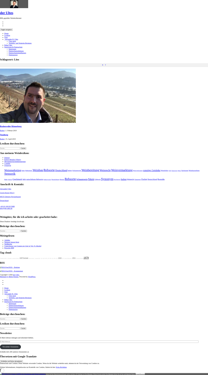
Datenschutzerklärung (16, 51)
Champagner (137, 179)
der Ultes (6, 13)
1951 (74, 258)
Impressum (12, 49)
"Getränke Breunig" (79, 258)
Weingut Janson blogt (11, 242)
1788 (48, 258)
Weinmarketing (12, 170)
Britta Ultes (8, 45)
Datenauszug (13, 55)
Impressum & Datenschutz (13, 47)
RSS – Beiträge (14, 267)
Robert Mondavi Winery (12, 160)
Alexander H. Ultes (11, 39)
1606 (44, 258)
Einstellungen (140, 374)
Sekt (24, 179)
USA (170, 170)
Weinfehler (164, 170)
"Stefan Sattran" (31, 258)
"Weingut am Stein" (3, 258)
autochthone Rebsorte (34, 179)
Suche (23, 148)
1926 (60, 258)
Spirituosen (184, 170)
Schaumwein (76, 170)
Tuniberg (4, 135)
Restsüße (161, 179)
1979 (86, 257)
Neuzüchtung (55, 179)
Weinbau (38, 170)
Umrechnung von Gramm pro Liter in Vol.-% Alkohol (22, 246)
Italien (70, 170)
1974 (41, 258)
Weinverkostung (138, 170)
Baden (2, 131)
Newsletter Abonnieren (10, 347)
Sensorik (9, 173)
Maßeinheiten (28, 170)
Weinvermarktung (122, 170)
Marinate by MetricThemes (9, 277)
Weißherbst (8, 244)
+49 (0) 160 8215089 (7, 206)
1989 (50, 258)
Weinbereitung (90, 170)
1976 (52, 258)
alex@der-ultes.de (6, 208)
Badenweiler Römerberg (11, 126)
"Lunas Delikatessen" (68, 258)
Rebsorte (49, 170)
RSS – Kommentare (16, 271)
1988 (46, 258)
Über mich (12, 41)
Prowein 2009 (9, 248)
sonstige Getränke (151, 170)
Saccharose (117, 179)
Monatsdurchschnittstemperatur (15, 162)
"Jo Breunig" (9, 258)
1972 (57, 258)
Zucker (144, 179)
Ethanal (7, 158)
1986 (54, 258)
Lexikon (7, 35)
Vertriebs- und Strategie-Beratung (20, 43)
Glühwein (98, 179)
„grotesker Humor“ (15, 258)
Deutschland (61, 170)
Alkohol (10, 179)
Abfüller (7, 240)
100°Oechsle (24, 258)
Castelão (7, 163)
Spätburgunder (47, 179)
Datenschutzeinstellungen (17, 53)
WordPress (31, 277)
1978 (63, 258)
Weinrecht (105, 170)
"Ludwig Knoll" (37, 258)
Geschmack (17, 179)
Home (6, 33)
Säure (91, 179)
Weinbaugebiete (194, 170)
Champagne (174, 170)
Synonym (7, 165)
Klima (179, 170)
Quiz (6, 37)
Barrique (62, 179)
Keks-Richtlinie (61, 367)
